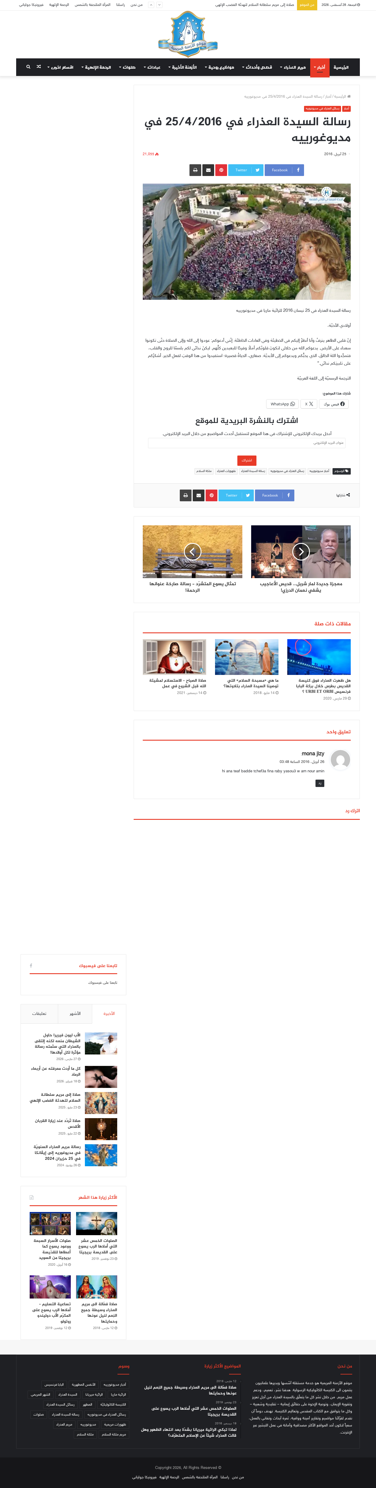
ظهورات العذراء (226, 471)
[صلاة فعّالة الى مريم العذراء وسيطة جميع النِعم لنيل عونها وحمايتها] (96, 1287)
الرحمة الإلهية (59, 5)
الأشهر (75, 1013)
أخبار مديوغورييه (319, 471)
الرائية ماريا (118, 1395)
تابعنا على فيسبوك (102, 983)
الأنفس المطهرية (83, 1385)
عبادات (153, 67)
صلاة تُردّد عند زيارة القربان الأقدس (268, 5)
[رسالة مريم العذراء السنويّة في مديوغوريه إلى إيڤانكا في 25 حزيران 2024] (101, 1155)
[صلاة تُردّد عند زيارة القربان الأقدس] (101, 1129)
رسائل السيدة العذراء (60, 1405)
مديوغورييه (88, 1425)
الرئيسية (341, 67)
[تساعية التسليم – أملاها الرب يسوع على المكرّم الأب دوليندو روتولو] (50, 1287)
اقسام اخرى (62, 67)
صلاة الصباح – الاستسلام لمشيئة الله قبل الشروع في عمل (177, 683)
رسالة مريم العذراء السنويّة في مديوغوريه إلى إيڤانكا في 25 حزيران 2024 (56, 1153)
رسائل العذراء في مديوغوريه (322, 109)
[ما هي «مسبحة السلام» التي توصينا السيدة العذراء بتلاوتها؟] (246, 657)
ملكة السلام (204, 471)
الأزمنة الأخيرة (184, 67)
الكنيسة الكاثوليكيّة (113, 1405)
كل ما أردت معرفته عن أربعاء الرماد (55, 1071)
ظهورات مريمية (115, 1425)
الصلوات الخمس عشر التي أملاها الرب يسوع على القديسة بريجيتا (97, 1247)
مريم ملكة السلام (114, 1435)
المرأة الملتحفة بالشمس (92, 5)
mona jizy (313, 754)
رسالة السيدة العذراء (253, 471)
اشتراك (247, 460)
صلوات (129, 67)
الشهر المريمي (40, 1395)
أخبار (321, 67)
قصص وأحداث (259, 67)
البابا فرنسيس (54, 1385)
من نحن (137, 5)
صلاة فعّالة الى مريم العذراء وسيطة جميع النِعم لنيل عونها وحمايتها (99, 1313)
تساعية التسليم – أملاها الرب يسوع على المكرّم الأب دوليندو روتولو (51, 1313)
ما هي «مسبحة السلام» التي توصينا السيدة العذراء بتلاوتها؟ (251, 683)
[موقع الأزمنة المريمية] (188, 34)
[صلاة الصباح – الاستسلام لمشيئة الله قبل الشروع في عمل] (174, 657)
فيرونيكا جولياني (31, 5)
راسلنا (120, 5)
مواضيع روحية (221, 67)
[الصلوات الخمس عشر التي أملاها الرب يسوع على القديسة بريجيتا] (96, 1223)
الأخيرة (109, 1013)
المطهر (87, 1405)
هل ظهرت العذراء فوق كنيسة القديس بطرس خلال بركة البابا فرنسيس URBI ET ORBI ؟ (323, 686)
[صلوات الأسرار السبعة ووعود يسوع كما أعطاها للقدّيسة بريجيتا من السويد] (50, 1223)
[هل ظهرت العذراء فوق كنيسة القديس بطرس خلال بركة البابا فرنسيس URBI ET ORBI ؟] (319, 657)
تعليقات (39, 1013)
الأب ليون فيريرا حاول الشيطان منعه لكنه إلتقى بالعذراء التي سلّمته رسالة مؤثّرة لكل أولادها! (57, 1044)
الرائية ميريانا (94, 1395)
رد (319, 783)
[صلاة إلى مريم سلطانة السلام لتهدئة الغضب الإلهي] (101, 1103)
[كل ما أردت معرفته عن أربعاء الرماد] (101, 1077)
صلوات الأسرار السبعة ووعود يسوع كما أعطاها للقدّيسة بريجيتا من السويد (52, 1250)
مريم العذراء (295, 67)
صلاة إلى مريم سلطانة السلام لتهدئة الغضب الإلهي (55, 1097)
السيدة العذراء (67, 1395)
